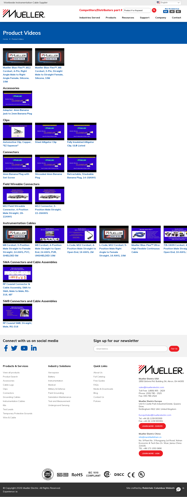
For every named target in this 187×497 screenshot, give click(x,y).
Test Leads (8, 409)
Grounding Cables (11, 397)
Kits (4, 405)
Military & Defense (56, 389)
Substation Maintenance (59, 397)
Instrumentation (55, 380)
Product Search (10, 376)
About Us (98, 372)
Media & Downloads (103, 389)
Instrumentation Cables (14, 401)
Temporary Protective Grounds (17, 413)
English (164, 2)
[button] (178, 489)
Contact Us (99, 397)
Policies (97, 401)
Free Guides (99, 380)
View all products (11, 372)
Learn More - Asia (151, 453)
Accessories (8, 380)
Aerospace (53, 372)
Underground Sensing (58, 405)
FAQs (96, 384)
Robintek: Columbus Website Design (163, 487)
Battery (51, 376)
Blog (96, 393)
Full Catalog (99, 376)
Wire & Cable (9, 417)
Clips (5, 389)
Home (5, 39)
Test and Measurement (59, 401)
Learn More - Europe (152, 426)
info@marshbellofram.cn (150, 437)
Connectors (8, 393)
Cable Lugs (8, 384)
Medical (52, 384)
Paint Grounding (56, 393)
